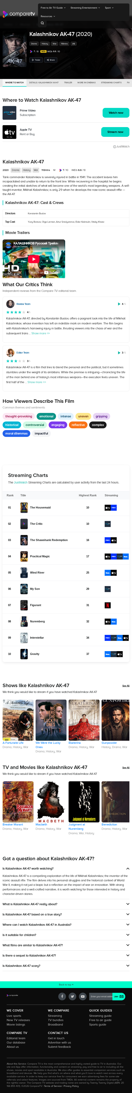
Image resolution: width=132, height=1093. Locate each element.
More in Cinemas (87, 82)
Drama (34, 44)
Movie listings (16, 1024)
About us (13, 1046)
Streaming (55, 1015)
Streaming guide (100, 1015)
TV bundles (55, 1020)
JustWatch (122, 146)
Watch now (116, 113)
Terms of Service (53, 1086)
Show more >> (40, 333)
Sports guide (97, 1024)
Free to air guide (100, 1020)
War (54, 44)
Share (52, 60)
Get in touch (56, 1038)
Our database (16, 1042)
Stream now (115, 132)
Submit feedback (59, 1046)
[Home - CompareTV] (19, 14)
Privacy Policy (71, 1086)
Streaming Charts (111, 82)
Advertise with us (59, 1042)
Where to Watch (14, 82)
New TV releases (18, 1020)
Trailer (37, 60)
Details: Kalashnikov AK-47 (43, 82)
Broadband (55, 1024)
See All (126, 686)
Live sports (14, 1015)
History (45, 44)
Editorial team (16, 1038)
